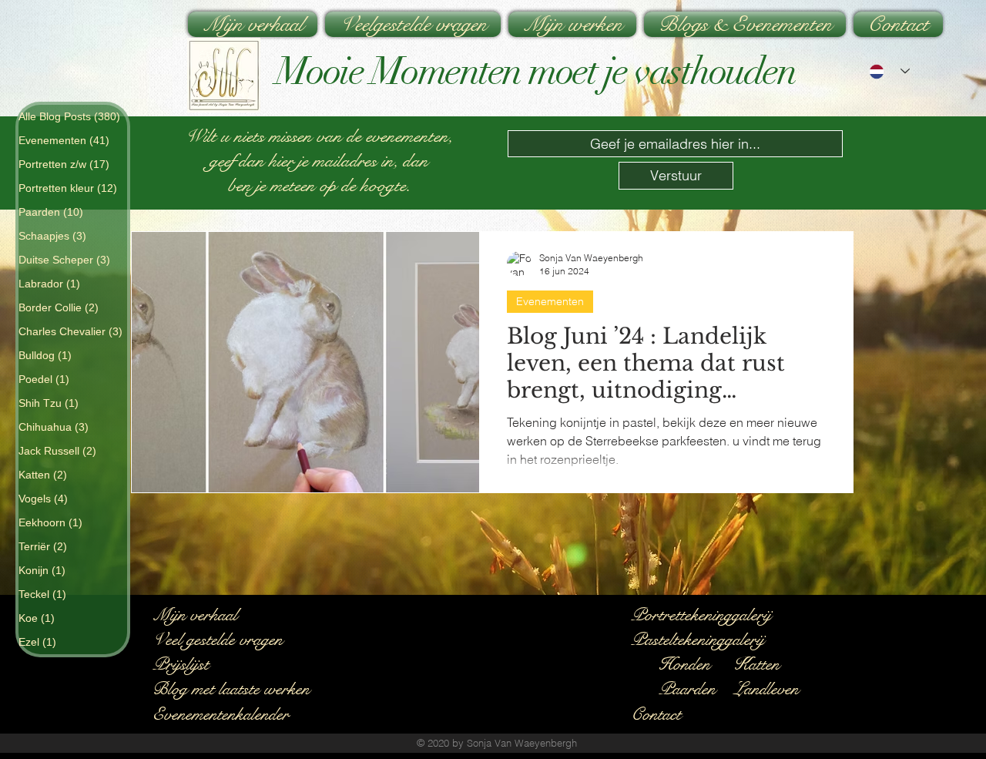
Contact (656, 714)
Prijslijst (181, 664)
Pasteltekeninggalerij (697, 639)
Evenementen (550, 301)
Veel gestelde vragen (218, 639)
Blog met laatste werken (231, 688)
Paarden (687, 688)
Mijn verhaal (195, 614)
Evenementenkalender (221, 714)
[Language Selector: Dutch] (889, 71)
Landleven (766, 688)
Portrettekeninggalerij (701, 614)
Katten (756, 664)
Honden (684, 664)
